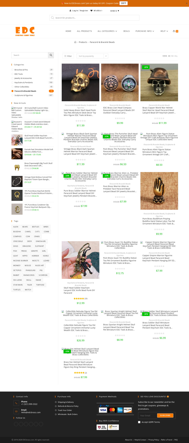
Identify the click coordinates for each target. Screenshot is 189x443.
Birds (46, 227)
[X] (16, 424)
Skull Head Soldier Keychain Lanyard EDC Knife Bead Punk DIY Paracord (79, 290)
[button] (98, 68)
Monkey (16, 265)
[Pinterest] (31, 424)
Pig (41, 270)
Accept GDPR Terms (151, 422)
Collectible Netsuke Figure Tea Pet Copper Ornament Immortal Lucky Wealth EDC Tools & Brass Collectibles (79, 328)
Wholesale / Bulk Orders (67, 414)
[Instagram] (26, 424)
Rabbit (16, 275)
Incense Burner (20, 260)
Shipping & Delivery (66, 402)
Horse (46, 256)
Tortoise (40, 285)
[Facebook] (21, 424)
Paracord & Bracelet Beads (102, 42)
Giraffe (34, 251)
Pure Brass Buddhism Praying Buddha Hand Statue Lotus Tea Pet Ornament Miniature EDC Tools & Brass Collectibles (159, 221)
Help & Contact (140, 440)
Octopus (17, 270)
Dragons (27, 246)
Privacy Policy (153, 440)
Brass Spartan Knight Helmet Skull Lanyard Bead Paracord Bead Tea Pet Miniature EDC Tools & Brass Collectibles (119, 327)
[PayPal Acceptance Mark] (115, 408)
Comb (46, 231)
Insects (35, 260)
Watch (28, 290)
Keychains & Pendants (75, 186)
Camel (28, 231)
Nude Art (39, 265)
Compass (17, 236)
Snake (38, 280)
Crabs (37, 236)
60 (172, 56)
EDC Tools (19, 74)
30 (169, 56)
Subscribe (165, 415)
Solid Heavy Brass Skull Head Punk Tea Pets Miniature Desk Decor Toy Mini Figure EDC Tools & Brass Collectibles (80, 113)
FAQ (176, 440)
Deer (29, 241)
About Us (128, 440)
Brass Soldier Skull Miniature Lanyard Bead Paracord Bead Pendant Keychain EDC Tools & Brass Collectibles (157, 325)
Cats (37, 231)
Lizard (46, 260)
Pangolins (31, 270)
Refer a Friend (166, 440)
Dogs (15, 246)
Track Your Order (65, 410)
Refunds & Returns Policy (68, 406)
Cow (28, 236)
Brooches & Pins (21, 69)
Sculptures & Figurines (24, 95)
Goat (15, 256)
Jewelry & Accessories (23, 78)
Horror (35, 256)
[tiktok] (41, 424)
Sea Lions (17, 280)
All (176, 56)
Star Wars (18, 285)
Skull (28, 280)
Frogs (24, 251)
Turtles (17, 290)
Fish (15, 251)
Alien (15, 227)
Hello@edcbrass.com (31, 412)
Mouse (28, 265)
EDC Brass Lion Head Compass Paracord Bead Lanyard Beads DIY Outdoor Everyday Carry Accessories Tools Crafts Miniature (119, 110)
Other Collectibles (22, 86)
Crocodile (18, 241)
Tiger (29, 285)
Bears (25, 227)
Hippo (25, 256)
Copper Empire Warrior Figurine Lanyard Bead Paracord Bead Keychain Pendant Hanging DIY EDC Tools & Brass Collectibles (159, 258)
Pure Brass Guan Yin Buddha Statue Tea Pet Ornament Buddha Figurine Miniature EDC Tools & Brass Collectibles (120, 260)
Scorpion (43, 275)
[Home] (75, 42)
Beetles (35, 227)
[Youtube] (36, 424)
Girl (44, 251)
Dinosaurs (41, 241)
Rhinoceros (29, 275)
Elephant (39, 246)
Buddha (17, 231)
